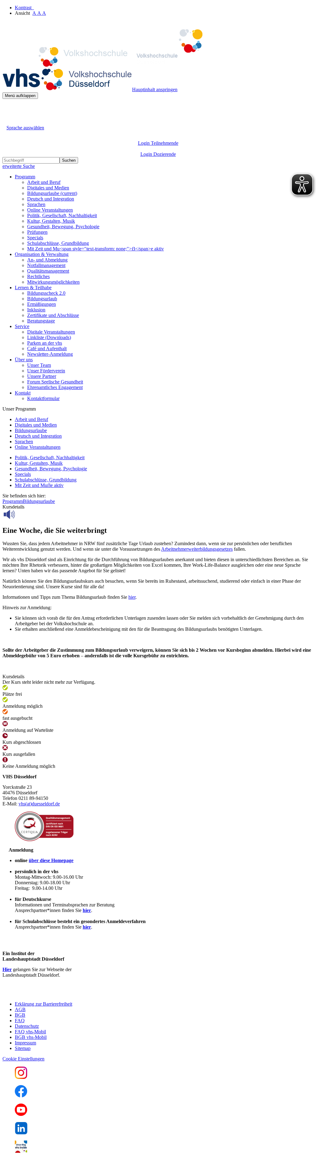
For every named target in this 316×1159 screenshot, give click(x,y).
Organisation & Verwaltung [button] (42, 254)
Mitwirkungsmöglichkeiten (53, 282)
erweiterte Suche (18, 166)
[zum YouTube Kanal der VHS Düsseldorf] (21, 1114)
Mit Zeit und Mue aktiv (39, 485)
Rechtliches (38, 276)
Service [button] (22, 326)
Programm (12, 501)
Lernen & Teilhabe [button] (33, 287)
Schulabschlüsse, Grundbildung (58, 243)
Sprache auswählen (25, 127)
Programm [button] (25, 176)
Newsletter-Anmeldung (50, 354)
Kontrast (24, 7)
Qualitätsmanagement (48, 271)
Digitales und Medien (48, 187)
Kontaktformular (43, 398)
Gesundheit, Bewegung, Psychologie (63, 226)
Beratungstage (41, 320)
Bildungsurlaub (42, 298)
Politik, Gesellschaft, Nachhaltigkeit (62, 215)
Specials (35, 237)
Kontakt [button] (23, 392)
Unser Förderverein (46, 370)
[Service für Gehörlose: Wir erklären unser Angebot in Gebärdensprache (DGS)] (8, 120)
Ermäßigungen (41, 304)
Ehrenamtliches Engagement (55, 387)
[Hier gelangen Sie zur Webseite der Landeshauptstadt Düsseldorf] (46, 993)
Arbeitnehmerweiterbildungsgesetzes (197, 549)
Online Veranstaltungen (50, 210)
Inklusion (36, 309)
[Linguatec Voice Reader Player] (23, 514)
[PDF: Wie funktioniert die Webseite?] (8, 108)
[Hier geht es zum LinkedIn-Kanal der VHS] (21, 1132)
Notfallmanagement (46, 265)
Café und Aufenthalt (47, 348)
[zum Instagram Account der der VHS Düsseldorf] (21, 1077)
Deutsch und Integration (50, 198)
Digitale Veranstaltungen (51, 331)
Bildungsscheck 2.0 (46, 293)
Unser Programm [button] (19, 408)
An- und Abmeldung (47, 259)
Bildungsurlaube (52, 193)
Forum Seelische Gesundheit (55, 381)
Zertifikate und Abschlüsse (53, 315)
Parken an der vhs (44, 343)
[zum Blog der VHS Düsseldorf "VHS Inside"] (21, 1151)
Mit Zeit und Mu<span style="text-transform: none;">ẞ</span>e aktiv (95, 248)
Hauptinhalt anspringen (154, 89)
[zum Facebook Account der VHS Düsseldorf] (21, 1095)
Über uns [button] (24, 359)
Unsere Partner (41, 376)
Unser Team (39, 365)
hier (131, 597)
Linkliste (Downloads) (49, 337)
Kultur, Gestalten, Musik (51, 221)
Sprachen (36, 204)
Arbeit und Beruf (43, 182)
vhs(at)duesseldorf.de (39, 803)
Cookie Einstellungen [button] (23, 1058)
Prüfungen (37, 232)
